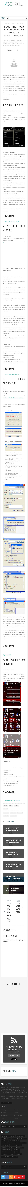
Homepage (4, 1110)
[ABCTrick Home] (3, 18)
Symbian (13, 23)
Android (5, 1136)
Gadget (18, 1145)
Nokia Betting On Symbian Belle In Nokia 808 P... (12, 854)
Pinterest (13, 815)
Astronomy (20, 1136)
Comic (4, 1143)
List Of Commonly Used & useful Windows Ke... (12, 890)
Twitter (13, 812)
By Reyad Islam (18, 35)
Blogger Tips (21, 1138)
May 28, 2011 (8, 35)
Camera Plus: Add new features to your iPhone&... (12, 830)
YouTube (14, 1156)
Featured (16, 1118)
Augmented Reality (8, 1138)
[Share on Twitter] (15, 50)
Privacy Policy (4, 1115)
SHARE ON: (6, 812)
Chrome (4, 1140)
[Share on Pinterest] (20, 50)
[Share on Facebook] (13, 50)
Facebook (20, 812)
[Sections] (7, 18)
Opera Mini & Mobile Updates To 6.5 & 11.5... (13, 866)
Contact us (16, 1112)
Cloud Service (14, 1140)
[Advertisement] (14, 11)
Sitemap (16, 1110)
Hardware (19, 1147)
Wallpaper (5, 1156)
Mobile (7, 23)
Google (7, 815)
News (11, 1154)
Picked (2, 1118)
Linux (11, 1152)
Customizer (12, 1143)
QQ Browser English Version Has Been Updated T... (13, 842)
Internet (16, 1149)
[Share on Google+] (18, 50)
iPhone (4, 1152)
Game (4, 1147)
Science (18, 1154)
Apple (12, 1136)
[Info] (24, 18)
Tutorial (20, 23)
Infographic (6, 1149)
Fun (12, 1145)
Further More (6, 1102)
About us (3, 1112)
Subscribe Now (14, 1055)
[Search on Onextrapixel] (26, 18)
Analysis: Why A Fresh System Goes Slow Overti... (13, 878)
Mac (17, 1152)
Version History (18, 1115)
